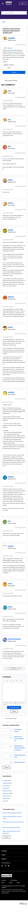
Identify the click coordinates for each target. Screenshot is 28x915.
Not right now (6, 804)
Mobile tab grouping (19, 770)
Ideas (3, 21)
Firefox (14, 48)
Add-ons (6, 59)
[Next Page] (22, 674)
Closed (4, 809)
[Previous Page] (5, 674)
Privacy (3, 891)
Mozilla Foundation (5, 895)
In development (7, 801)
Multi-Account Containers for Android (12, 836)
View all (7, 776)
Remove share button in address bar (19, 745)
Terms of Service (14, 888)
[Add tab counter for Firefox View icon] (20, 78)
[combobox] (14, 13)
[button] (4, 65)
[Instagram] (5, 874)
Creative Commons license (7, 901)
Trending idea (6, 791)
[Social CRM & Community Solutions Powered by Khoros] (23, 911)
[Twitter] (2, 874)
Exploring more (6, 799)
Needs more (6, 794)
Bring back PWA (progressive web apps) (13, 821)
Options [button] (26, 21)
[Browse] (2, 3)
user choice (12, 62)
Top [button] (2, 911)
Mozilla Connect (9, 3)
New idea (5, 789)
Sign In (23, 3)
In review (5, 796)
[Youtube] (8, 874)
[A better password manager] (22, 78)
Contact (19, 891)
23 (19, 675)
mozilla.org (3, 888)
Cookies (11, 891)
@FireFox (5, 156)
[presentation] (4, 687)
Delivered (10, 45)
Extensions (6, 62)
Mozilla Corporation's (8, 894)
